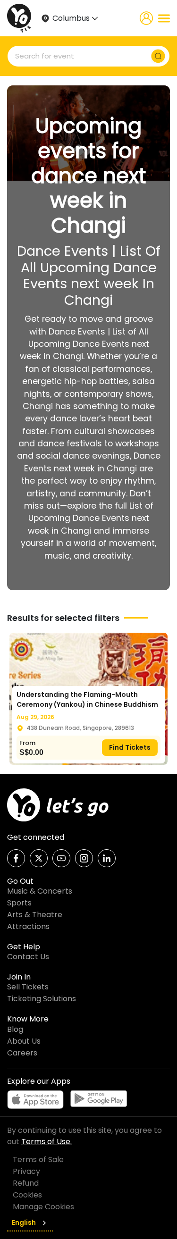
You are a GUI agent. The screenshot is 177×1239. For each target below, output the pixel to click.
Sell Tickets (28, 986)
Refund (26, 1183)
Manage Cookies (43, 1206)
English (24, 1222)
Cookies (27, 1194)
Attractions (28, 926)
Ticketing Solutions (41, 998)
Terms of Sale (38, 1159)
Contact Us (28, 956)
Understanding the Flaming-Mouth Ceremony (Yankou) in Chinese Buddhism (87, 699)
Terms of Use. (46, 1141)
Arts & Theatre (34, 914)
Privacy (26, 1171)
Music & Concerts (39, 891)
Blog (15, 1029)
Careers (22, 1052)
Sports (19, 902)
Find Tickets (130, 747)
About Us (24, 1041)
